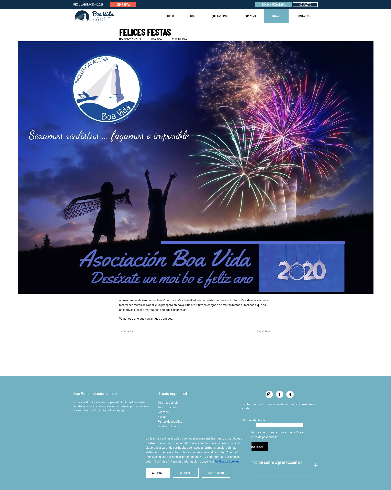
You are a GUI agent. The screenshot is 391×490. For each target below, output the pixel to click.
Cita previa (123, 4)
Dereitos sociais (167, 402)
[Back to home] (94, 16)
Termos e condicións (287, 432)
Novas (161, 416)
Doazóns (250, 16)
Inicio (170, 16)
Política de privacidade (263, 437)
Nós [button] (192, 16)
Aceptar (157, 473)
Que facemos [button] (220, 16)
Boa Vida (156, 39)
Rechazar (185, 473)
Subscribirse (255, 446)
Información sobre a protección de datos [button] (272, 465)
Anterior (128, 331)
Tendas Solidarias (169, 426)
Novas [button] (276, 16)
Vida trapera (179, 39)
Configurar (216, 473)
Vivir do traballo (167, 407)
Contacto (305, 4)
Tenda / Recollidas (274, 4)
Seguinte (262, 331)
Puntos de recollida (169, 421)
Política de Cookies (226, 461)
